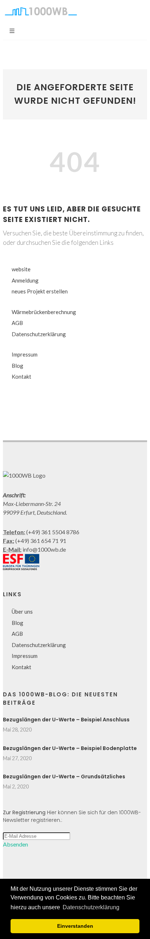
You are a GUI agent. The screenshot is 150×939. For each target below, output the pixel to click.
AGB (17, 323)
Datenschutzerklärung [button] (91, 907)
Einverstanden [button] (75, 926)
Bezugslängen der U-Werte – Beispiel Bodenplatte (70, 748)
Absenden (15, 844)
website (21, 269)
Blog (17, 365)
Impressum (25, 354)
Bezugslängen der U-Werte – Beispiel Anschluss (66, 719)
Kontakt (21, 376)
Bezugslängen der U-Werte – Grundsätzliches (64, 776)
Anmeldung (25, 280)
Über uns (22, 611)
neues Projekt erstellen (40, 291)
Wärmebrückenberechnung (44, 312)
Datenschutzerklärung (39, 334)
